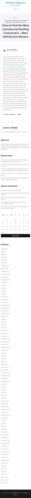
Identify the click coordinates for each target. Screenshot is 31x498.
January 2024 (4, 336)
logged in (12, 132)
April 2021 (4, 429)
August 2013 (4, 463)
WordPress (15, 493)
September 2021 (5, 415)
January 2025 (4, 302)
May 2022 (3, 392)
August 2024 (4, 316)
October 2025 (4, 277)
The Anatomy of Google (15, 190)
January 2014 (4, 449)
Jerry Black (4, 190)
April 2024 (4, 327)
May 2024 (3, 325)
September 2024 (5, 313)
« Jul (2, 238)
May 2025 (3, 291)
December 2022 (5, 373)
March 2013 (4, 477)
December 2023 (5, 339)
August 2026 (4, 248)
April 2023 (4, 361)
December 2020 (5, 440)
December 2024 (5, 305)
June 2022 (3, 389)
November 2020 (5, 443)
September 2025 (5, 280)
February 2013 (5, 480)
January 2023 (4, 370)
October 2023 (4, 344)
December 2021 (5, 406)
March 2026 (4, 263)
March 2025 (4, 296)
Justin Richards (5, 202)
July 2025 (3, 285)
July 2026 (3, 251)
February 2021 (5, 435)
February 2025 (5, 299)
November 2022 (5, 375)
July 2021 (3, 420)
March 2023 (4, 364)
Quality (26, 493)
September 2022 (5, 381)
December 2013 (5, 451)
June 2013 (3, 468)
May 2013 (3, 471)
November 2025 (5, 274)
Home (15, 17)
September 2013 (5, 460)
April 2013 (4, 474)
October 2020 (4, 446)
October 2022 (4, 378)
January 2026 (4, 268)
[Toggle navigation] (15, 8)
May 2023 (3, 358)
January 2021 (4, 437)
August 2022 (4, 384)
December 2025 (5, 271)
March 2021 (4, 432)
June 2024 (3, 322)
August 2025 (4, 282)
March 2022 (4, 398)
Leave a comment (10, 114)
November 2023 (5, 342)
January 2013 (4, 482)
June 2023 (3, 356)
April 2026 (4, 260)
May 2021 (3, 426)
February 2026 (5, 265)
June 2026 (3, 254)
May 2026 (3, 257)
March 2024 (4, 330)
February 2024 (5, 333)
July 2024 (3, 319)
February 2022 (5, 401)
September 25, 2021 (12, 51)
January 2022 (4, 404)
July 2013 (3, 466)
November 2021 (5, 409)
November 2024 (5, 308)
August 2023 (4, 350)
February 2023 (5, 367)
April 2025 (4, 294)
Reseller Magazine (15, 2)
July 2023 (3, 353)
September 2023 (5, 347)
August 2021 (4, 418)
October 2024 (4, 310)
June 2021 (3, 423)
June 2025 (3, 288)
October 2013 (4, 457)
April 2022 (4, 395)
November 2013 (5, 454)
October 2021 (4, 412)
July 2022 (3, 387)
